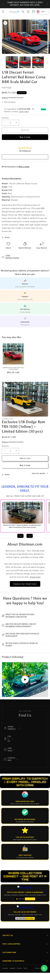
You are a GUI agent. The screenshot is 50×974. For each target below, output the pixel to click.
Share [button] (7, 237)
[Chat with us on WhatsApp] (44, 968)
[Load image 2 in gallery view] (25, 62)
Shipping (5, 97)
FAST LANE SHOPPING (25, 944)
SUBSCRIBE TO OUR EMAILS (25, 961)
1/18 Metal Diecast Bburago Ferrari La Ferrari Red (13, 368)
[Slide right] (47, 62)
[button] (3, 11)
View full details (38, 473)
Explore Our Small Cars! (25, 584)
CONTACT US (25, 935)
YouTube (19, 968)
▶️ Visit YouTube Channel (25, 899)
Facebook (5, 968)
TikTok (25, 968)
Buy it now (25, 137)
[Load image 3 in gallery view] (38, 62)
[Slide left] (2, 62)
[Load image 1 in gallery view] (12, 62)
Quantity (5, 118)
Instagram (12, 968)
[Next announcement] (47, 4)
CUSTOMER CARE (25, 952)
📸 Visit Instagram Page (25, 918)
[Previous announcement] (2, 4)
